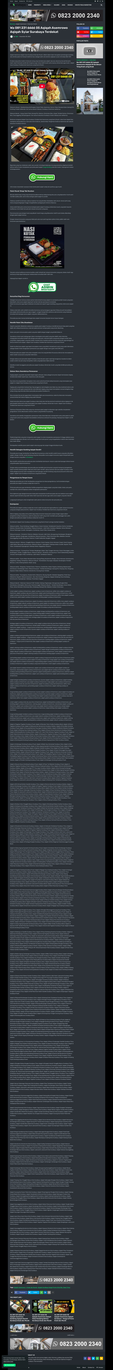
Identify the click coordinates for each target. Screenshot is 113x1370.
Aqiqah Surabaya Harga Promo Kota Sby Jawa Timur (54, 1287)
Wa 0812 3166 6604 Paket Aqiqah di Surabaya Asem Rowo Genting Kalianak (94, 81)
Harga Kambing (47, 167)
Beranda (12, 24)
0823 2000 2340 (8, 1361)
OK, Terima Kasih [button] (9, 1365)
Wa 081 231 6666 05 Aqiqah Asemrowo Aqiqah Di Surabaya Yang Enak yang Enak (89, 64)
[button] (101, 5)
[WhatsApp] (41, 1292)
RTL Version (29, 1)
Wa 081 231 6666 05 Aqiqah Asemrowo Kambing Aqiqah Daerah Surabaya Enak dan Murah (19, 1317)
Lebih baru (14, 1335)
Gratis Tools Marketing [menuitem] (83, 5)
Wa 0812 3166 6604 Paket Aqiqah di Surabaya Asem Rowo (94, 73)
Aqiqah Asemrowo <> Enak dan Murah (26, 24)
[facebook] (95, 1)
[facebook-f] (85, 1358)
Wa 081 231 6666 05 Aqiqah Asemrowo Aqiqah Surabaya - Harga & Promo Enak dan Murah (64, 1317)
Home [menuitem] (30, 5)
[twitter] (97, 1)
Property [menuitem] (37, 5)
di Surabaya (29, 457)
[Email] (49, 1292)
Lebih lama (70, 1335)
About (16, 1)
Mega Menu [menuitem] (46, 5)
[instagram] (89, 1358)
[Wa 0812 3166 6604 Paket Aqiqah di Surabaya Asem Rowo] (81, 73)
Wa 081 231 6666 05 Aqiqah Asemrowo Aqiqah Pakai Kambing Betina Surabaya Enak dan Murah (42, 1317)
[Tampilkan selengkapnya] (53, 1292)
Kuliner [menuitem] (56, 5)
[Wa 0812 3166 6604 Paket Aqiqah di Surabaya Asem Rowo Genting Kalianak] (81, 81)
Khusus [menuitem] (70, 5)
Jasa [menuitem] (63, 5)
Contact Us (22, 1)
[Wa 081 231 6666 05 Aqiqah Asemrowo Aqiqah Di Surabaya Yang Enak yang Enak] (90, 50)
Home (11, 1)
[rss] (102, 1)
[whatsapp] (100, 1)
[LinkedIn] (45, 1292)
